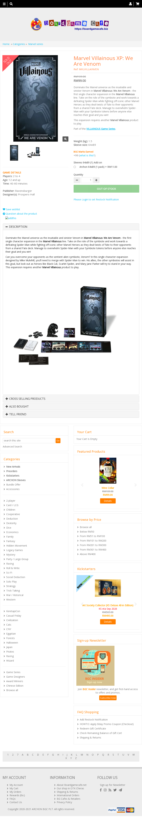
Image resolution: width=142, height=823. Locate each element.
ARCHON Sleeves (16, 480)
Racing (10, 563)
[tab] (71, 227)
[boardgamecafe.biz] (69, 24)
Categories (19, 44)
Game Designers (15, 676)
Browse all (12, 690)
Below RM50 (87, 531)
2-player (10, 500)
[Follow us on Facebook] (101, 790)
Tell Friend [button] (17, 414)
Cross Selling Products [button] (26, 398)
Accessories (13, 489)
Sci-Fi (9, 572)
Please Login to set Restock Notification (96, 199)
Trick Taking (13, 590)
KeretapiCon (13, 611)
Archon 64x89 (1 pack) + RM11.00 (98, 166)
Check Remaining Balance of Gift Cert (101, 733)
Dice (8, 527)
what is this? (87, 155)
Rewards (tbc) (17, 795)
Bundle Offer (13, 484)
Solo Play (11, 581)
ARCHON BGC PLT (42, 809)
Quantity (78, 174)
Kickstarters (12, 475)
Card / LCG (12, 505)
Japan (9, 647)
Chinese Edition (14, 685)
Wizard (10, 660)
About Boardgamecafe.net (72, 785)
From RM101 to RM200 (93, 540)
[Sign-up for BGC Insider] (120, 790)
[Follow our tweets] (115, 790)
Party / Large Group (17, 559)
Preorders (11, 471)
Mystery (10, 554)
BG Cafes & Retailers (68, 798)
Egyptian (11, 633)
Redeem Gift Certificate (93, 728)
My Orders (15, 791)
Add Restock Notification (94, 719)
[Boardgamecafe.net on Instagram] (106, 790)
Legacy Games (14, 550)
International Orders (68, 795)
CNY (8, 629)
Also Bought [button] (18, 406)
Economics (12, 532)
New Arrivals (13, 466)
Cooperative (13, 514)
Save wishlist (12, 209)
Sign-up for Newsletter (112, 785)
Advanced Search (12, 446)
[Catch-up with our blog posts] (111, 790)
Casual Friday (13, 615)
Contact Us (16, 802)
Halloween (12, 642)
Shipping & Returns (90, 737)
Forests (10, 638)
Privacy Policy (64, 802)
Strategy (11, 586)
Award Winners (14, 681)
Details (108, 500)
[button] (81, 483)
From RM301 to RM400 (93, 549)
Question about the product (21, 213)
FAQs (13, 798)
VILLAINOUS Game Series (100, 128)
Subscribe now (108, 697)
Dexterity (11, 523)
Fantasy (10, 541)
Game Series (13, 672)
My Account (16, 785)
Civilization (12, 620)
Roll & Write (13, 568)
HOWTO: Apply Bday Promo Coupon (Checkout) (107, 724)
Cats (8, 624)
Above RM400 (88, 554)
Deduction (12, 518)
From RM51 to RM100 (92, 536)
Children (10, 509)
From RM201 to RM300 (93, 545)
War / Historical (14, 595)
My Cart (14, 788)
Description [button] (18, 226)
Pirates (10, 651)
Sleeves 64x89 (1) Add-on (88, 162)
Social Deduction (15, 577)
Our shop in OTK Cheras (70, 788)
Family (10, 536)
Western (11, 599)
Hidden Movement (16, 545)
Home (6, 44)
